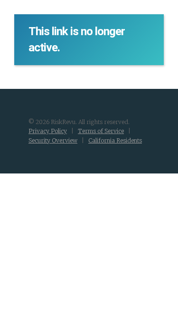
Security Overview (52, 140)
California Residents (115, 140)
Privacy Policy (47, 130)
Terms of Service (101, 130)
